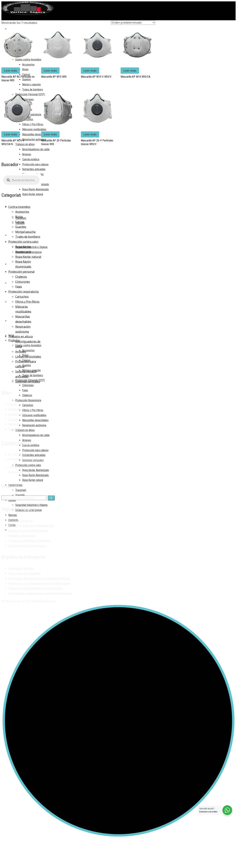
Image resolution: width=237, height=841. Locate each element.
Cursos (13, 419)
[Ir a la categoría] (51, 497)
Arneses (20, 351)
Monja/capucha (25, 232)
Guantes (20, 227)
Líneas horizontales (28, 356)
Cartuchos (22, 296)
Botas (19, 217)
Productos (15, 409)
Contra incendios (19, 207)
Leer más (10, 70)
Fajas (18, 286)
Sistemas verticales (27, 381)
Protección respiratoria (23, 291)
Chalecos (21, 277)
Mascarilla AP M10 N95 (54, 76)
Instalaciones (17, 414)
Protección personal (21, 272)
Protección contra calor (23, 242)
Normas (13, 424)
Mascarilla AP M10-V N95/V (96, 76)
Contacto (14, 429)
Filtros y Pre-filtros (27, 302)
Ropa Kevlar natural (28, 257)
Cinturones (22, 282)
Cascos (19, 222)
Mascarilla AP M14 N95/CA (135, 76)
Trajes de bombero (27, 237)
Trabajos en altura (20, 336)
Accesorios (22, 212)
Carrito (13, 404)
